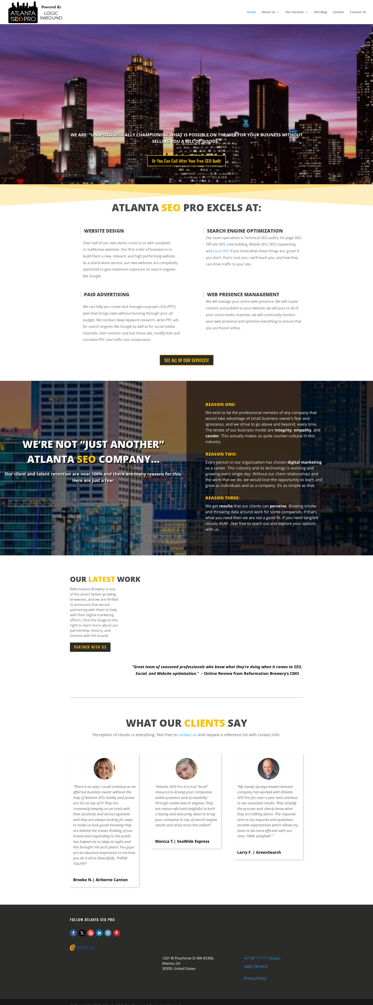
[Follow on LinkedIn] (99, 932)
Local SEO (221, 251)
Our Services (294, 12)
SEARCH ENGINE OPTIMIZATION (245, 230)
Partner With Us (90, 647)
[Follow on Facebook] (73, 932)
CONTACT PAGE (201, 932)
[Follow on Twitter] (82, 932)
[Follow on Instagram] (107, 932)
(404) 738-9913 (256, 966)
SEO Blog (320, 12)
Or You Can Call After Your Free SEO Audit (186, 161)
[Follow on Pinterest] (116, 932)
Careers (338, 12)
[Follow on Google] (90, 932)
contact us (187, 734)
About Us (268, 12)
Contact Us (358, 12)
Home (251, 12)
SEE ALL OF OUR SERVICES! (186, 360)
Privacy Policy (255, 978)
